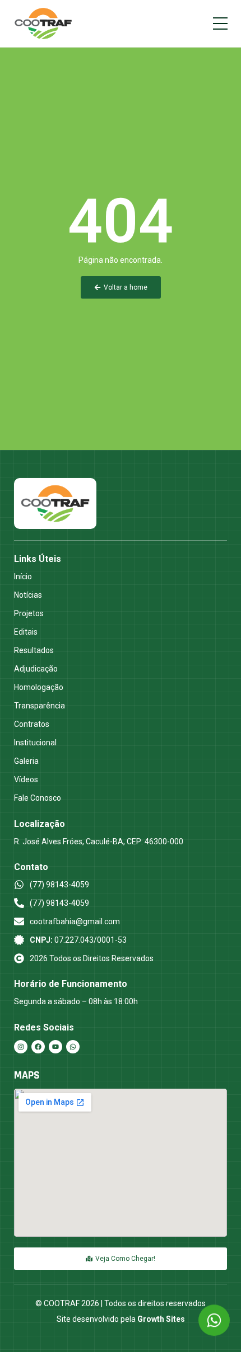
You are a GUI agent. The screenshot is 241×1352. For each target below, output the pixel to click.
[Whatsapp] (73, 1046)
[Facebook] (38, 1046)
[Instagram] (20, 1046)
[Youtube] (55, 1046)
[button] (220, 23)
